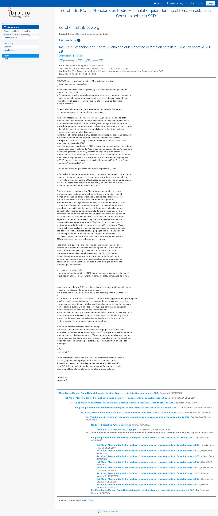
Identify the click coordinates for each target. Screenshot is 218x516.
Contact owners (10, 38)
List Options (12, 27)
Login (211, 3)
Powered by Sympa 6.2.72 (111, 511)
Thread (79, 56)
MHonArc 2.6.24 (86, 500)
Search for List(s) (176, 3)
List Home (8, 43)
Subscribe (8, 47)
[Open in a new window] (79, 40)
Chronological (65, 56)
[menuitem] (158, 3)
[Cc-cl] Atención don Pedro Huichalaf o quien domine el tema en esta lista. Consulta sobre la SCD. (109, 393)
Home (159, 3)
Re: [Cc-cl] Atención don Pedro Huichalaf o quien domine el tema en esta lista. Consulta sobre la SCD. (116, 398)
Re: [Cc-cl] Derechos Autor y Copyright (111, 425)
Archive (7, 56)
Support (195, 3)
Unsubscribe (9, 50)
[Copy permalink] (61, 52)
